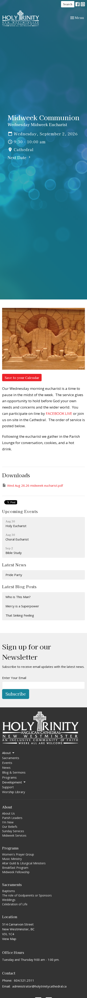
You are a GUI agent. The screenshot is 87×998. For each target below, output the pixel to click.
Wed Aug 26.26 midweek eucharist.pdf (35, 485)
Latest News (14, 564)
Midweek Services (14, 835)
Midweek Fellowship (16, 872)
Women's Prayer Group (18, 854)
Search (67, 4)
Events (7, 763)
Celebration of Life (14, 904)
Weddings (8, 900)
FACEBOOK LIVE (59, 413)
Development (12, 782)
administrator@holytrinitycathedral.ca (39, 986)
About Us (8, 813)
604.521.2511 (24, 980)
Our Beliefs (9, 827)
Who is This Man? (18, 597)
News (6, 767)
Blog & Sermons (14, 772)
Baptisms (8, 891)
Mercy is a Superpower (22, 606)
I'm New (8, 822)
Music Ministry (12, 859)
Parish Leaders (12, 818)
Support (8, 787)
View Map (9, 939)
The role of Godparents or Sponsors (27, 895)
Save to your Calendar (22, 377)
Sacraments (10, 758)
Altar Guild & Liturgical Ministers (24, 863)
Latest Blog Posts (19, 586)
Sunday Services (13, 831)
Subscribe (15, 694)
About (6, 753)
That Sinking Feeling (19, 615)
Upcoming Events (20, 511)
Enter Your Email (14, 678)
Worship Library (13, 792)
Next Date (17, 157)
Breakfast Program (15, 868)
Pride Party (13, 575)
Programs (9, 777)
